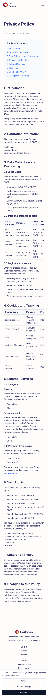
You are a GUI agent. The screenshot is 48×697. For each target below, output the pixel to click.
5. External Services (16, 64)
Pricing (24, 654)
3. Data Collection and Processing (22, 56)
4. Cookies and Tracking (18, 60)
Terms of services (24, 664)
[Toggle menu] (42, 4)
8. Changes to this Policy (18, 76)
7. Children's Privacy (16, 72)
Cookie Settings (24, 687)
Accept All (24, 693)
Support (24, 651)
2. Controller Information (18, 52)
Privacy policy (24, 668)
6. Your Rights (13, 68)
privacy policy (10, 473)
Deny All (24, 681)
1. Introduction (13, 48)
